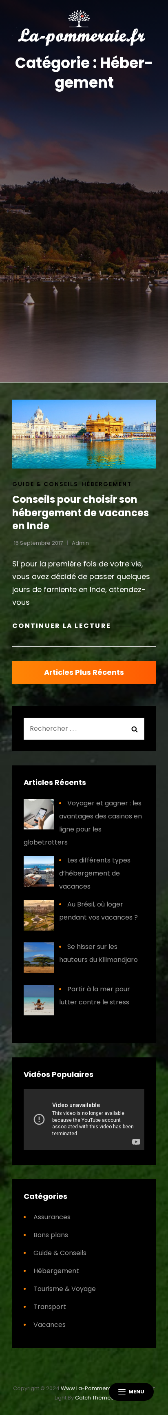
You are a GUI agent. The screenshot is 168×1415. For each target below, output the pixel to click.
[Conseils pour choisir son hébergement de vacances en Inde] (84, 434)
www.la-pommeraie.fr (91, 1388)
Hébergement (107, 484)
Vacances (49, 1324)
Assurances (52, 1217)
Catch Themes (94, 1398)
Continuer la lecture (71, 626)
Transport (49, 1306)
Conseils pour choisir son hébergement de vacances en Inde (80, 513)
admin (80, 543)
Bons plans (50, 1235)
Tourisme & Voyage (64, 1288)
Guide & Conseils (45, 484)
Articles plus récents (84, 672)
